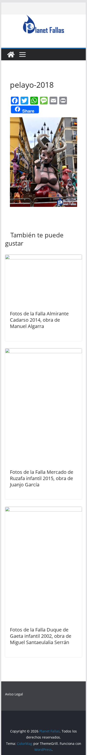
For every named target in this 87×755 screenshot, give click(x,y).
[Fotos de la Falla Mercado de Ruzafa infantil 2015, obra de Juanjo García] (43, 351)
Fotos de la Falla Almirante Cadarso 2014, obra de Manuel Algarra (39, 319)
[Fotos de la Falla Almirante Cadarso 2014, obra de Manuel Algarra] (43, 258)
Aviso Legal (14, 694)
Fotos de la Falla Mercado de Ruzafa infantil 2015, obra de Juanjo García (41, 478)
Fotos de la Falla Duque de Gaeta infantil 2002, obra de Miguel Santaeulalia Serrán (40, 636)
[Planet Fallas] (11, 54)
